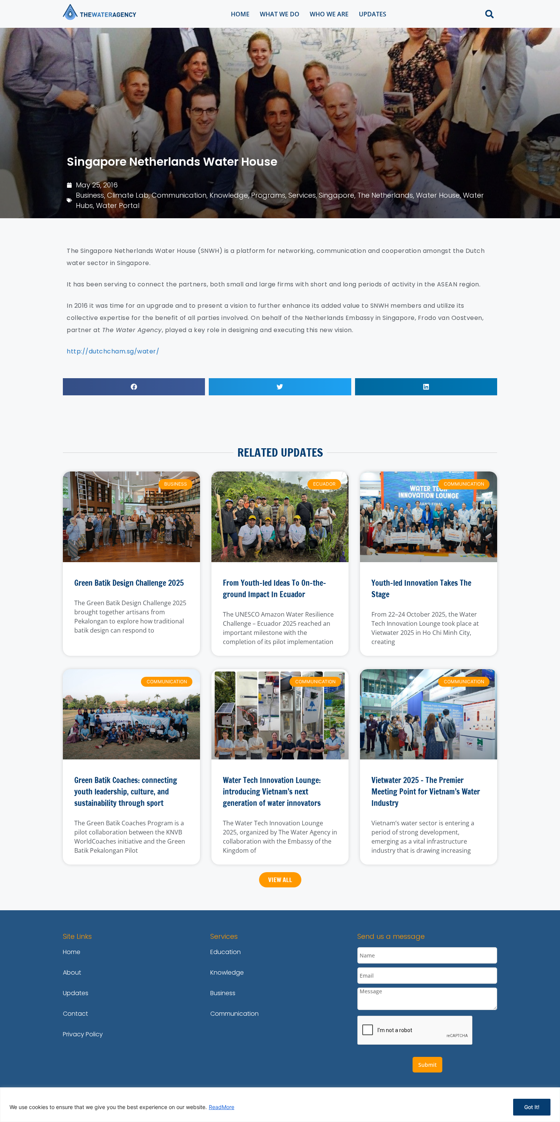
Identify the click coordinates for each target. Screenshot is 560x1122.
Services (302, 195)
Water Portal (117, 205)
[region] (280, 1104)
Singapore (336, 195)
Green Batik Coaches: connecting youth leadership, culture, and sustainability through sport (125, 792)
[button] (489, 14)
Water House (438, 195)
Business (90, 195)
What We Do (279, 14)
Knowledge (229, 195)
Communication (179, 195)
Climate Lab (128, 195)
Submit (427, 1064)
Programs (268, 195)
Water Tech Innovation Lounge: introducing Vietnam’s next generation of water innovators (272, 792)
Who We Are (329, 14)
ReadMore (221, 1107)
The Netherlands (385, 195)
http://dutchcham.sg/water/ (113, 351)
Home (240, 14)
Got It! (531, 1107)
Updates (372, 14)
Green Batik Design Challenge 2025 (129, 582)
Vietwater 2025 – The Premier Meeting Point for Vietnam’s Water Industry (425, 792)
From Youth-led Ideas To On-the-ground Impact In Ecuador (274, 588)
